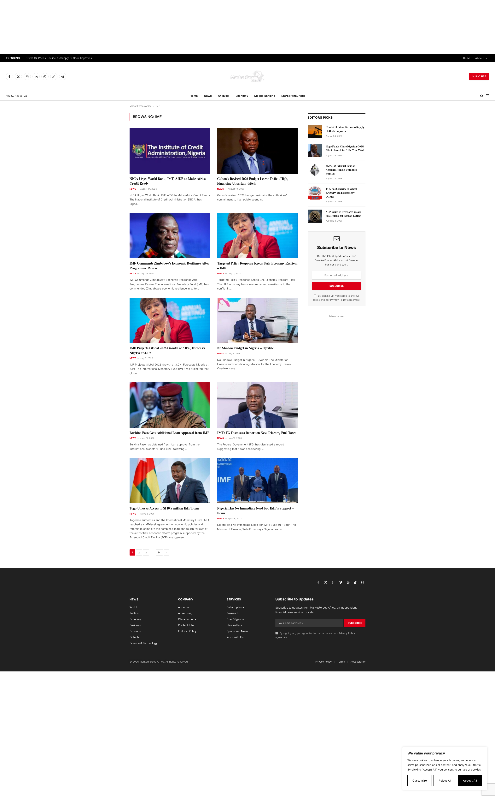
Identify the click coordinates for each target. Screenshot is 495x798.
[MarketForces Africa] (247, 76)
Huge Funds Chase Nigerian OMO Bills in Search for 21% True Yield (67, 58)
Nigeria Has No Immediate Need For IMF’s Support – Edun (255, 510)
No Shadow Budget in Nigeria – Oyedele (245, 348)
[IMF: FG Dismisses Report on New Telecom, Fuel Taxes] (257, 405)
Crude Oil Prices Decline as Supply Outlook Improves (345, 129)
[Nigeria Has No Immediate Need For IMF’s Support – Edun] (257, 480)
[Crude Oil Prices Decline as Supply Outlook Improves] (315, 131)
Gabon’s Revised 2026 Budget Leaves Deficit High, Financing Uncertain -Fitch (252, 181)
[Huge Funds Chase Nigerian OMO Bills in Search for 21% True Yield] (315, 150)
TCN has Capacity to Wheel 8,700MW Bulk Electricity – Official (342, 193)
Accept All (470, 780)
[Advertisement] (247, 27)
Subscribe (479, 76)
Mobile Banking (264, 95)
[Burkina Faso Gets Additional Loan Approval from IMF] (170, 405)
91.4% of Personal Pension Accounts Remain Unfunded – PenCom (342, 170)
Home (466, 58)
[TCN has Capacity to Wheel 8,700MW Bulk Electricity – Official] (315, 193)
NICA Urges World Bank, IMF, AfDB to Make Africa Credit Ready (168, 181)
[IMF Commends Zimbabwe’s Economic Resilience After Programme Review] (170, 235)
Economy (242, 95)
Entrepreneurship (293, 95)
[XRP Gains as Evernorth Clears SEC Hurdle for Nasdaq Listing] (315, 216)
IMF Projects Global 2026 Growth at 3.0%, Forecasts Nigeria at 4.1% (167, 350)
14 (159, 552)
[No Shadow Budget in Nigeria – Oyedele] (257, 320)
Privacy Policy (338, 299)
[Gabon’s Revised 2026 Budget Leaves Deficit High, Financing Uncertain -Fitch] (257, 151)
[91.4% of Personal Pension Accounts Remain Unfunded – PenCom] (315, 170)
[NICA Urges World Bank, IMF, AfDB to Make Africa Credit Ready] (170, 151)
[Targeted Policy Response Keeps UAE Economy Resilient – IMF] (257, 235)
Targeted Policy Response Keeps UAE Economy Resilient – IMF (257, 265)
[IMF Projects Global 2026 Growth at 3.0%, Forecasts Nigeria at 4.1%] (170, 320)
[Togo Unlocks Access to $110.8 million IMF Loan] (170, 480)
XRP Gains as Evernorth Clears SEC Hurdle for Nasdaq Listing (343, 214)
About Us (481, 58)
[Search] (482, 96)
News (208, 95)
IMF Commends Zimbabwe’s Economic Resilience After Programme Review (169, 265)
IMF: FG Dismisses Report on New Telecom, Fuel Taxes (256, 432)
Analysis (223, 95)
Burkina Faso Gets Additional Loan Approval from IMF (169, 432)
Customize (419, 780)
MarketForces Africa (141, 105)
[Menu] (487, 96)
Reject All (445, 780)
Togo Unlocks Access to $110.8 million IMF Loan (164, 508)
